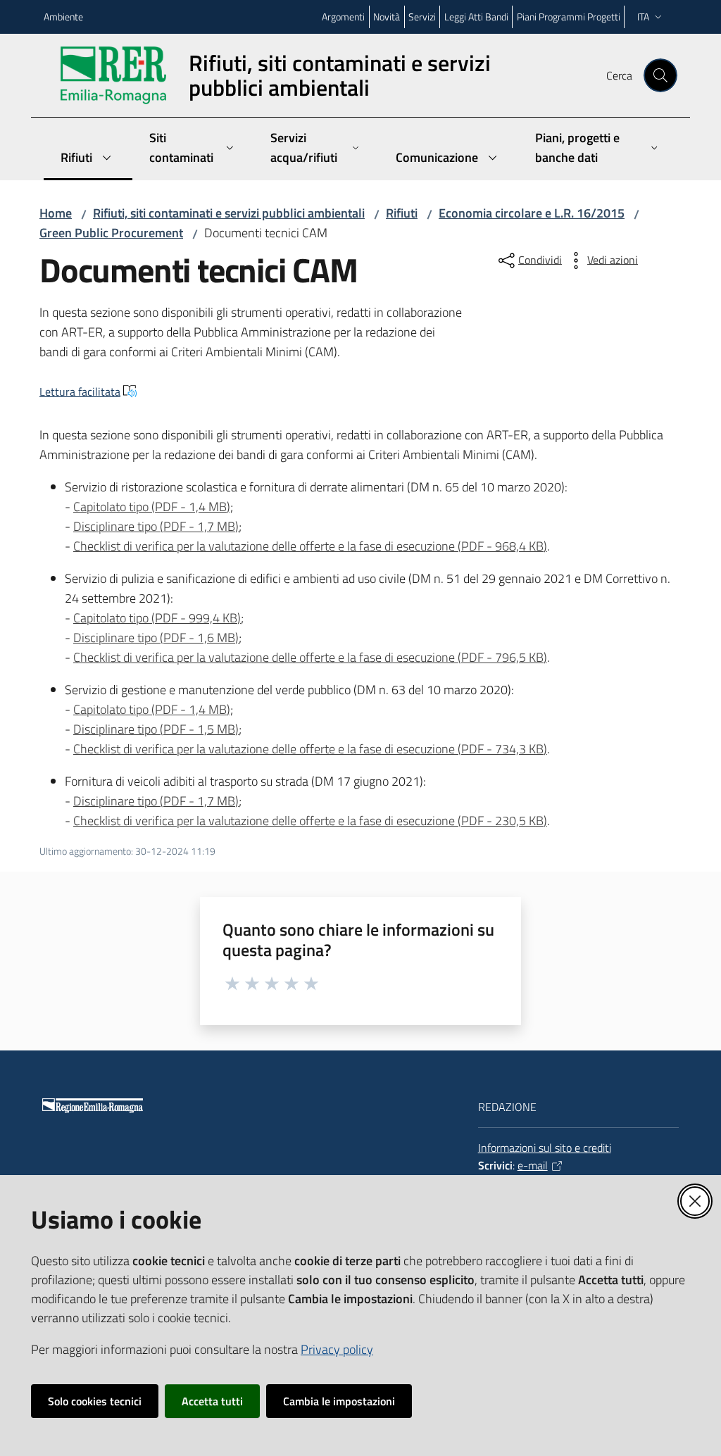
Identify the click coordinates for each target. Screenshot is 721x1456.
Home (55, 212)
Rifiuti (402, 212)
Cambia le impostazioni (339, 1401)
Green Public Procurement (111, 232)
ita (643, 16)
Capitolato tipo (151, 506)
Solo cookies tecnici (95, 1401)
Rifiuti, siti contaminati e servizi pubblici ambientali (229, 212)
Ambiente (63, 16)
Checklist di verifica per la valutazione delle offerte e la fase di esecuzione (310, 546)
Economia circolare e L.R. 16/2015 (532, 212)
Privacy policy (337, 1349)
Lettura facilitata (79, 391)
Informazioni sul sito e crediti (544, 1147)
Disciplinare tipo (156, 526)
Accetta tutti (212, 1401)
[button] (660, 75)
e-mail (533, 1165)
